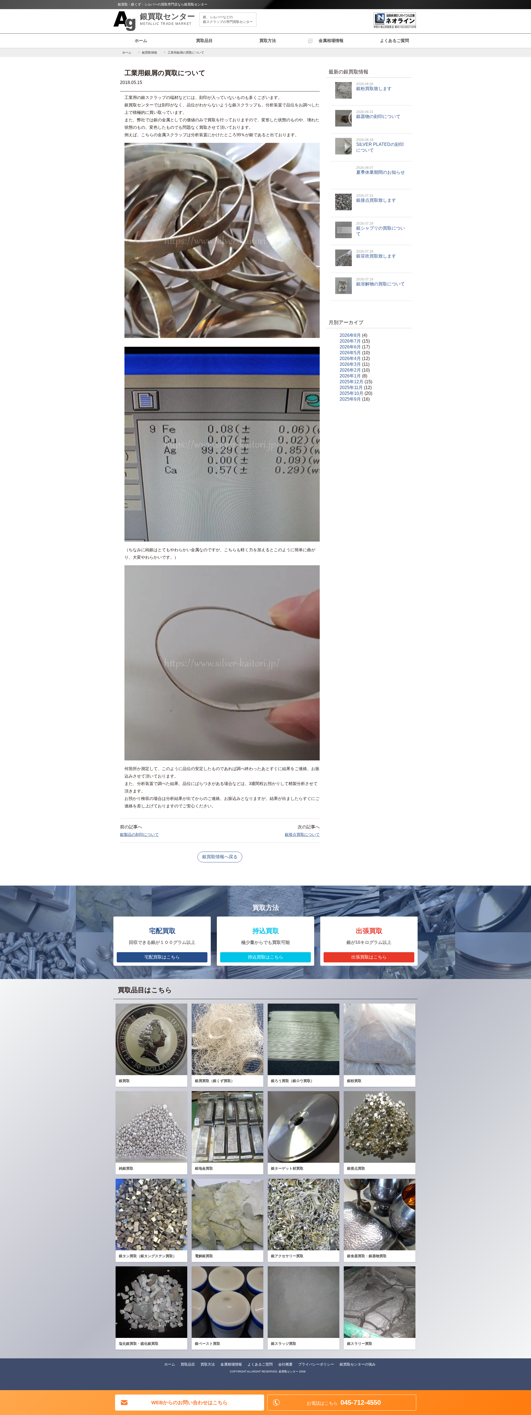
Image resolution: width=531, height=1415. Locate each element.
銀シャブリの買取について (380, 229)
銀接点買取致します (376, 198)
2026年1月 (350, 376)
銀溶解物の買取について (380, 281)
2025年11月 (351, 387)
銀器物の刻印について (378, 114)
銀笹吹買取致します (376, 254)
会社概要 (285, 1364)
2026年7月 (350, 341)
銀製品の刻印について (139, 834)
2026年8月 (350, 335)
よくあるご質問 (394, 40)
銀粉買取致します (374, 86)
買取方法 (267, 40)
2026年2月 (350, 370)
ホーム (141, 40)
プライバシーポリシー (316, 1364)
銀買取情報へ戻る (220, 856)
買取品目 (204, 40)
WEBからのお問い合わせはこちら (189, 1402)
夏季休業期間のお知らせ (380, 170)
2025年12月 (351, 381)
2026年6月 (350, 347)
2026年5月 (350, 352)
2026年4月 (350, 358)
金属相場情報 (331, 40)
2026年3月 (350, 364)
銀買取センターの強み (358, 1364)
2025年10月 (351, 393)
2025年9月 (350, 399)
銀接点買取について (302, 834)
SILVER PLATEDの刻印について (380, 145)
